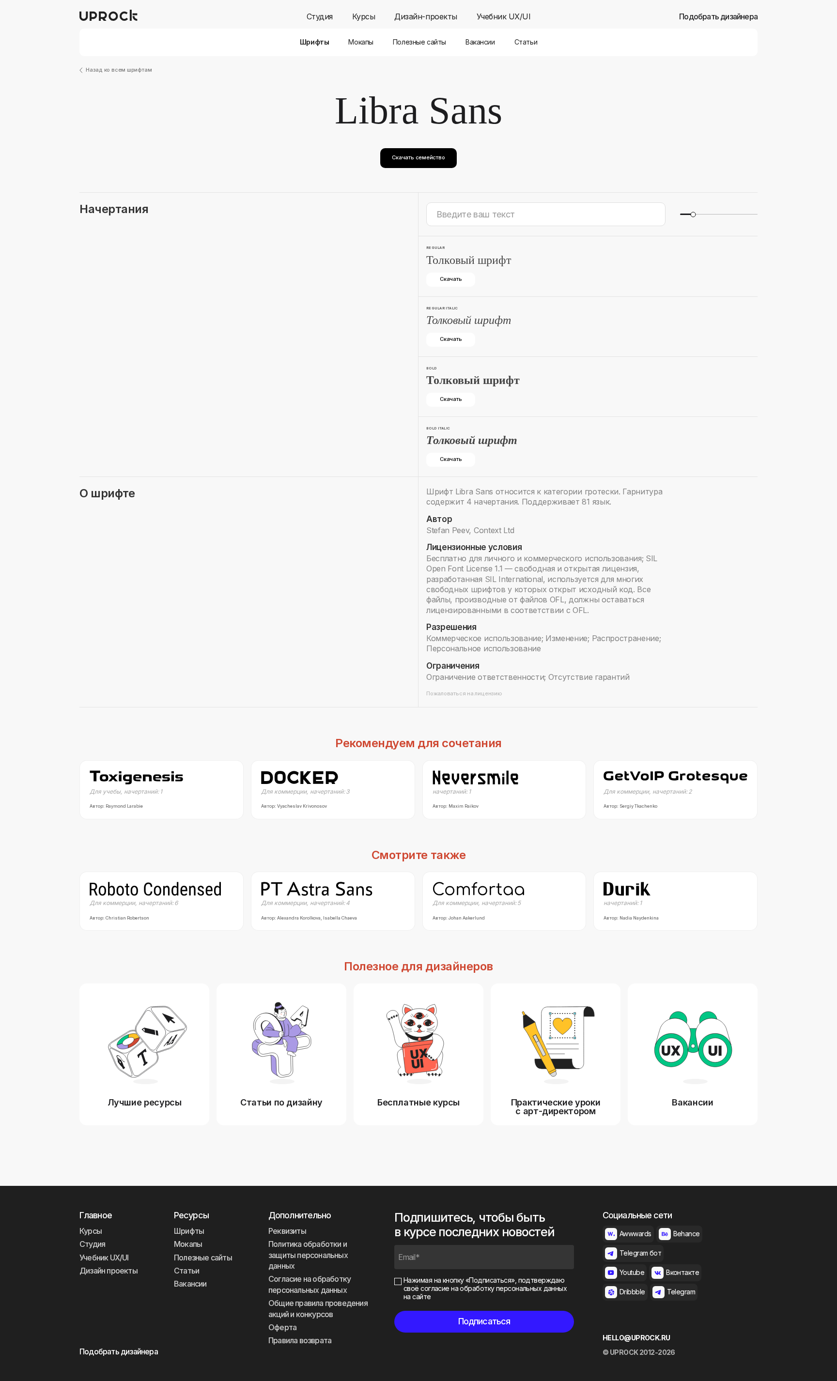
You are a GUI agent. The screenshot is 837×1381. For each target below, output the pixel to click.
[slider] (693, 214)
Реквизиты (287, 1231)
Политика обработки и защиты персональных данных (308, 1255)
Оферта (282, 1327)
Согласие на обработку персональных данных (309, 1284)
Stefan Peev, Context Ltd (470, 530)
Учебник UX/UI (504, 16)
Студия (320, 16)
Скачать (451, 279)
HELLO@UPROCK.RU (636, 1338)
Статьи (525, 42)
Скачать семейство (418, 157)
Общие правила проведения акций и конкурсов (318, 1308)
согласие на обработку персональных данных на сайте (485, 1292)
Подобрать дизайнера (718, 16)
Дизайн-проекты (425, 16)
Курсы (363, 16)
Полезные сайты (419, 42)
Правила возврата (299, 1340)
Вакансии (480, 42)
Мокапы (360, 42)
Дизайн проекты (108, 1270)
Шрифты (314, 42)
